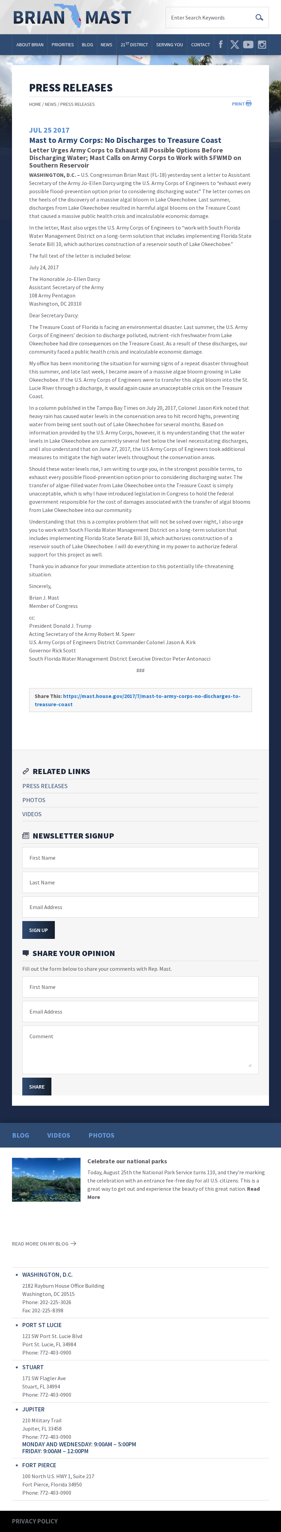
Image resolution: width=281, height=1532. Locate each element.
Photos (33, 800)
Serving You (169, 44)
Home (35, 104)
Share (37, 1086)
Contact (200, 44)
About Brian (30, 44)
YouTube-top (248, 44)
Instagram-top (262, 44)
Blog (87, 44)
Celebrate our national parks (127, 1161)
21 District (134, 44)
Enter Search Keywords (198, 17)
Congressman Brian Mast (74, 17)
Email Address (45, 907)
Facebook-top (221, 44)
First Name (42, 857)
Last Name (42, 882)
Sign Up (38, 930)
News (106, 44)
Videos (31, 814)
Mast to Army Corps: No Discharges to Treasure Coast (125, 140)
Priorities (63, 44)
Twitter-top (234, 44)
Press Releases (77, 104)
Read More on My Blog (40, 1243)
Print (238, 104)
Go (259, 17)
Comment (41, 1036)
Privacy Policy (35, 1521)
